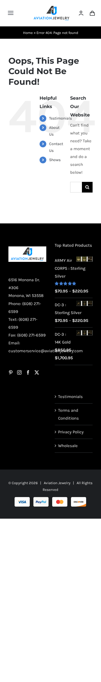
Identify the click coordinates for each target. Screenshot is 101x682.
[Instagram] (19, 372)
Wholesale (68, 445)
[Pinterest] (10, 372)
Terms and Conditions (68, 414)
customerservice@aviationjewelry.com (45, 350)
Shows (55, 159)
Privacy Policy (71, 431)
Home (28, 33)
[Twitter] (37, 372)
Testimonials (60, 118)
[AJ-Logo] (51, 7)
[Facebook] (28, 372)
